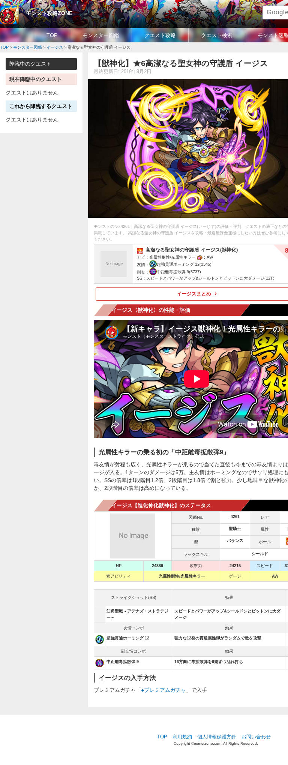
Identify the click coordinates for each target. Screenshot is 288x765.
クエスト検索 (216, 35)
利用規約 (182, 737)
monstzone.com (207, 743)
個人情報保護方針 (216, 737)
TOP (51, 35)
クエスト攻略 (160, 35)
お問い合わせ (256, 737)
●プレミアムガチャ (163, 690)
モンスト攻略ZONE (49, 13)
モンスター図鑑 (100, 35)
